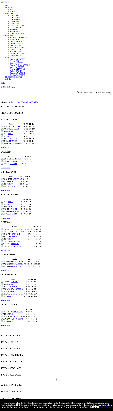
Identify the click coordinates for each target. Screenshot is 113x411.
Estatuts (12, 11)
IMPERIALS (17, 143)
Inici (6, 6)
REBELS (13, 139)
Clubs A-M (9, 35)
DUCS (10, 136)
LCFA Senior (14, 15)
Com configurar (105, 407)
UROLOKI (16, 126)
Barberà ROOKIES (17, 71)
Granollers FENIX (16, 49)
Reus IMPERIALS (16, 51)
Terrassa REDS (15, 61)
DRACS (12, 291)
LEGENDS (16, 159)
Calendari (17, 17)
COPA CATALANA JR (18, 33)
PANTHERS (17, 246)
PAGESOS (15, 129)
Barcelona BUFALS (17, 41)
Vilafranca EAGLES (17, 47)
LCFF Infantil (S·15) (17, 25)
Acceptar (95, 407)
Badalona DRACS (16, 43)
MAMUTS (15, 244)
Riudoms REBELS (16, 63)
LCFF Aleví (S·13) (16, 27)
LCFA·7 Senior (15, 21)
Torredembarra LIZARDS (19, 53)
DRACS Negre (19, 316)
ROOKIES (15, 179)
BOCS (10, 134)
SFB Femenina (15, 31)
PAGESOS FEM (21, 264)
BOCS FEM (16, 266)
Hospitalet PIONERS (17, 69)
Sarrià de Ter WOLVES (18, 75)
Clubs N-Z (9, 57)
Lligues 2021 (9, 13)
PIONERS (14, 161)
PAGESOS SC (19, 232)
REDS (10, 131)
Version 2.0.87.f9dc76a (29, 102)
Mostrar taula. (5, 147)
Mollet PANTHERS (17, 67)
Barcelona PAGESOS (17, 59)
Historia (12, 9)
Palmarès (17, 19)
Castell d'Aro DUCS (17, 45)
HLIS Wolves (18, 294)
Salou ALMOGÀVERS (18, 37)
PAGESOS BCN (22, 229)
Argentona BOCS (16, 39)
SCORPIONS (18, 241)
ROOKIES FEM (21, 262)
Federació (8, 7)
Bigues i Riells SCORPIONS (20, 65)
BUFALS (13, 141)
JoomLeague (15, 102)
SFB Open (13, 29)
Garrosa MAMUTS (17, 55)
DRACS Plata (18, 312)
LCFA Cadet (14, 23)
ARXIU (8, 79)
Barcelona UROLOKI (17, 73)
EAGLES (13, 164)
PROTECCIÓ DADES (13, 77)
